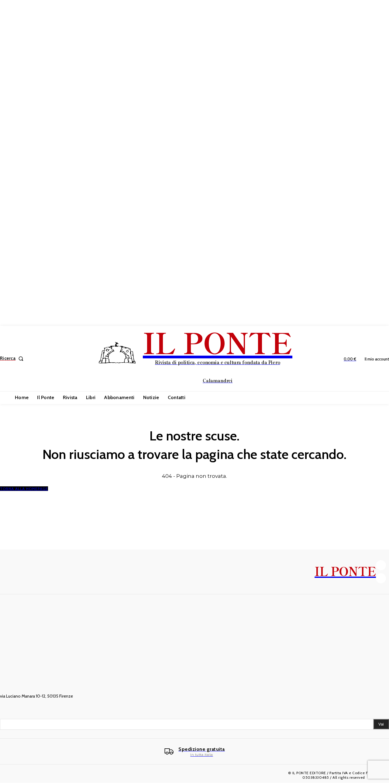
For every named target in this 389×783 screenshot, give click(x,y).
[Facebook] (381, 565)
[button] (13, 358)
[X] (381, 578)
